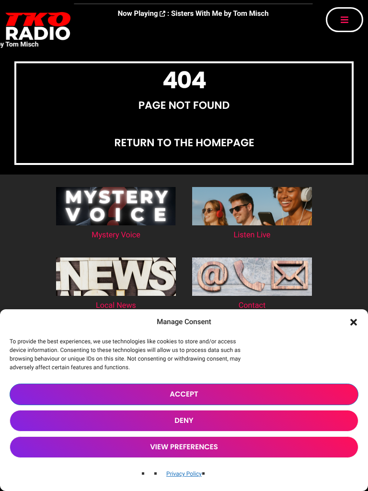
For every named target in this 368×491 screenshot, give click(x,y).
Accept (184, 394)
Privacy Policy (184, 473)
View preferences (184, 447)
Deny (183, 421)
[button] (353, 322)
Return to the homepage (184, 142)
